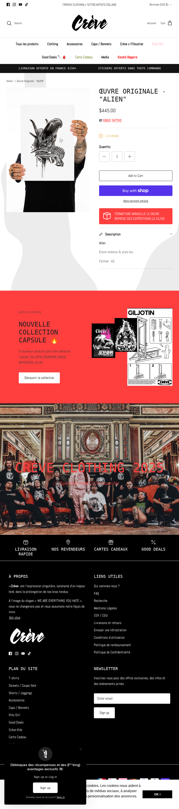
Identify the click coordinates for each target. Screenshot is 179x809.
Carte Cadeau (84, 57)
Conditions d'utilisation (109, 637)
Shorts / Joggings (20, 693)
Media (105, 57)
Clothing (52, 44)
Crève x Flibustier (131, 44)
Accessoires (75, 44)
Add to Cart (135, 175)
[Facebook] (8, 4)
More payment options (135, 201)
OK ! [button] (157, 794)
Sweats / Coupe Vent (22, 685)
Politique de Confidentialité (112, 652)
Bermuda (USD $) (159, 4)
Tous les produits (27, 44)
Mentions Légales (105, 608)
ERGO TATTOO (112, 120)
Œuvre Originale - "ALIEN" (30, 81)
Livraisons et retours (107, 623)
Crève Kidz (15, 729)
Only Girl (158, 44)
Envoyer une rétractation (110, 630)
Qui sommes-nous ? (107, 586)
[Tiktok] (26, 4)
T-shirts (14, 678)
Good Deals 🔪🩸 (54, 57)
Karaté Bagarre (127, 57)
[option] (48, 149)
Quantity (104, 146)
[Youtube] (20, 4)
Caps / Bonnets (101, 44)
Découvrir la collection (39, 377)
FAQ (96, 593)
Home (10, 81)
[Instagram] (14, 4)
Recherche (100, 600)
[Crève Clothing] (90, 23)
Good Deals (16, 722)
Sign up (104, 712)
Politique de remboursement (112, 645)
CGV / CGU (101, 615)
